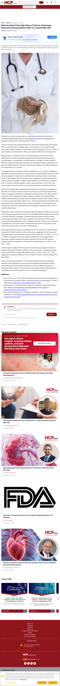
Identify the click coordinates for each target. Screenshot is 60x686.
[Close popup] (56, 334)
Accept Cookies (42, 682)
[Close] (57, 673)
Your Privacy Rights (11, 682)
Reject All (52, 682)
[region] (30, 678)
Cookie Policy (23, 679)
